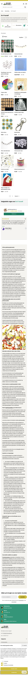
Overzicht (25, 645)
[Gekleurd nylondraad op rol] (20, 161)
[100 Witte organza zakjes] (20, 104)
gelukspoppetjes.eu (12, 209)
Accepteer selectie (14, 668)
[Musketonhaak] (20, 124)
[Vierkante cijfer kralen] (20, 143)
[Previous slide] (2, 228)
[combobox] (14, 7)
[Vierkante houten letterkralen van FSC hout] (7, 104)
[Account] (23, 4)
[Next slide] (26, 228)
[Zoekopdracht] (25, 7)
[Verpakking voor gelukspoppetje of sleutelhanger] (20, 84)
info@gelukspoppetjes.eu (7, 633)
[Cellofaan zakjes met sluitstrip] (20, 64)
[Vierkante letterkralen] (20, 46)
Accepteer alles (14, 672)
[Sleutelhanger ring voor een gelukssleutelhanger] (7, 64)
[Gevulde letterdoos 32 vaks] (7, 46)
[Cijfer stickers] (7, 124)
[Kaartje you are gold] (7, 161)
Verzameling (7, 11)
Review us (14, 214)
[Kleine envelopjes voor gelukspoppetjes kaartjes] (7, 179)
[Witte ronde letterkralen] (7, 143)
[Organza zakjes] (7, 84)
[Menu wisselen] (2, 4)
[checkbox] (4, 661)
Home (2, 11)
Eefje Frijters (8, 228)
